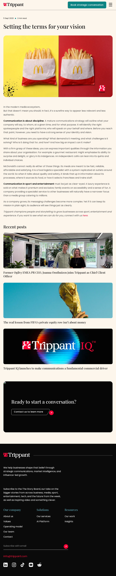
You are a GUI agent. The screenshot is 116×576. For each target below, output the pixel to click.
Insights (69, 521)
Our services (44, 516)
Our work (70, 516)
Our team (8, 531)
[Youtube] (31, 565)
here (85, 215)
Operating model (12, 526)
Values (7, 521)
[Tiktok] (22, 565)
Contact (8, 536)
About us (8, 516)
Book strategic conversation (87, 5)
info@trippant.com (15, 556)
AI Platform (43, 521)
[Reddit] (39, 565)
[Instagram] (14, 565)
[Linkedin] (5, 565)
